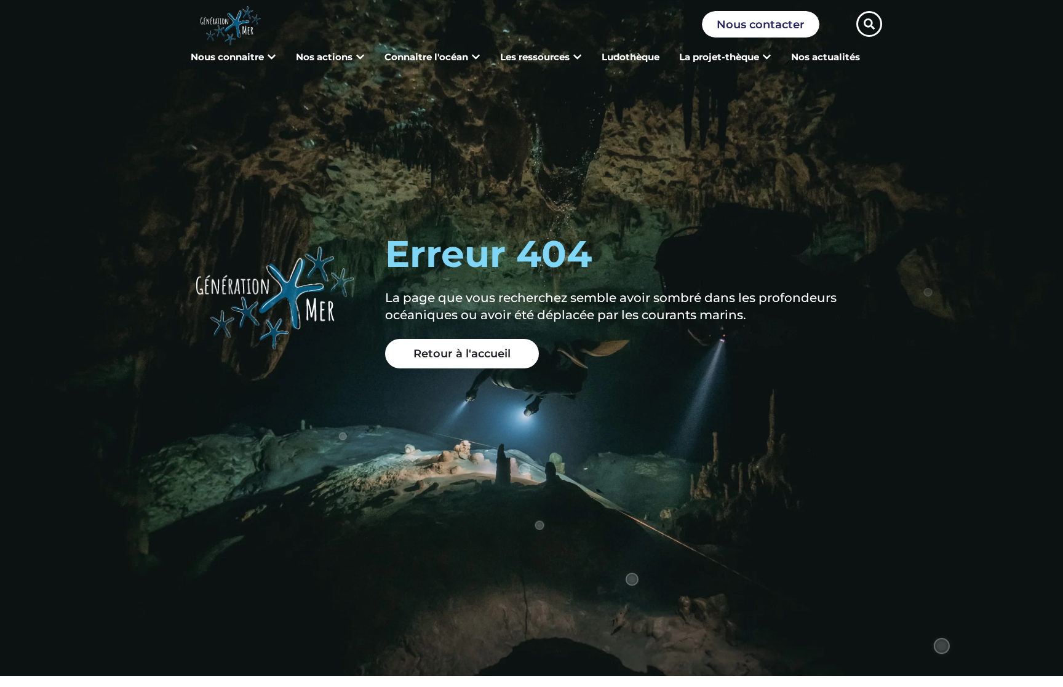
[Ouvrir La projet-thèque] (766, 57)
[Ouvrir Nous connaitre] (271, 57)
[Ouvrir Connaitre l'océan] (475, 57)
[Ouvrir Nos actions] (360, 57)
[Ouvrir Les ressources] (577, 57)
